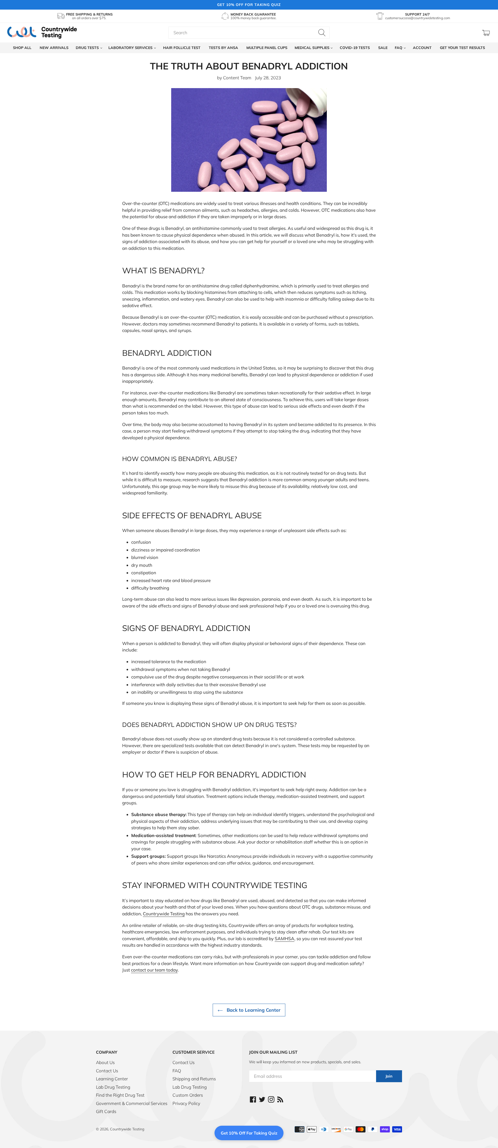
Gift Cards (106, 1111)
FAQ (399, 47)
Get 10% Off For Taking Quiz (249, 1133)
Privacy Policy (186, 1103)
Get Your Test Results (462, 47)
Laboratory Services (131, 47)
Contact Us (107, 1070)
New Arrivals (54, 47)
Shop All (22, 47)
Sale (383, 47)
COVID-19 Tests (355, 47)
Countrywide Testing (127, 1129)
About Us (105, 1062)
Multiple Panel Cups (266, 47)
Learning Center (112, 1078)
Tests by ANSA (223, 47)
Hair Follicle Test (181, 47)
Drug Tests (88, 47)
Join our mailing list (273, 1052)
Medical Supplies (312, 47)
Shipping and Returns (194, 1078)
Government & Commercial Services (131, 1103)
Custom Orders (187, 1095)
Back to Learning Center (252, 1010)
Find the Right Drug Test (120, 1095)
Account (422, 47)
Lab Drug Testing (113, 1087)
